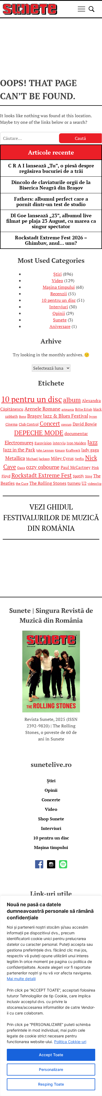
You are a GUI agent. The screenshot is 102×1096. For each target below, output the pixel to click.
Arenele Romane (42, 409)
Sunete (60, 320)
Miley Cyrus (62, 458)
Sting (88, 476)
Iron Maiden (76, 443)
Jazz (92, 442)
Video (57, 281)
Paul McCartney (76, 467)
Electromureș (19, 442)
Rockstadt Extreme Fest (41, 475)
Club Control (29, 424)
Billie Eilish (83, 409)
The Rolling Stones (47, 483)
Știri (57, 274)
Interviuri (58, 307)
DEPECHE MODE (38, 433)
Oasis (21, 468)
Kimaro (60, 450)
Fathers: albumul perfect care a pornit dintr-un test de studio (51, 201)
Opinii (58, 313)
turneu (74, 483)
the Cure (22, 483)
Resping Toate (51, 1084)
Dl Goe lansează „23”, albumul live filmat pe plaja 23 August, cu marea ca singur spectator (51, 221)
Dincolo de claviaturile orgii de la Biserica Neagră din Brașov (51, 184)
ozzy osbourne (43, 467)
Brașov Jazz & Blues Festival (57, 416)
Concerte (51, 800)
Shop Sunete (51, 819)
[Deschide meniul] (81, 9)
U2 (84, 483)
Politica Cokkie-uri (70, 1041)
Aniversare (60, 326)
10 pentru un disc (59, 300)
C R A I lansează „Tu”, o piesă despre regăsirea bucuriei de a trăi (51, 168)
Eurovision (43, 443)
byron (93, 416)
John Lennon (45, 450)
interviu (59, 443)
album (72, 400)
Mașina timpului (59, 287)
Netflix (79, 459)
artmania (67, 409)
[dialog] (51, 996)
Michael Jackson (38, 459)
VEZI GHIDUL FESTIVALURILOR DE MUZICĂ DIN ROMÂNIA (51, 517)
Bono (22, 416)
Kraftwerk (73, 450)
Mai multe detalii (21, 978)
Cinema (11, 424)
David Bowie (85, 424)
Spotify (78, 476)
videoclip (94, 483)
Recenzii (58, 294)
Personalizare (51, 1069)
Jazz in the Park (19, 450)
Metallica (15, 458)
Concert (50, 423)
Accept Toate (51, 1054)
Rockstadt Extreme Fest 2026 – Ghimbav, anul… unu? (51, 240)
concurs (66, 424)
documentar (76, 433)
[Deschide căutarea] (91, 9)
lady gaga (90, 450)
